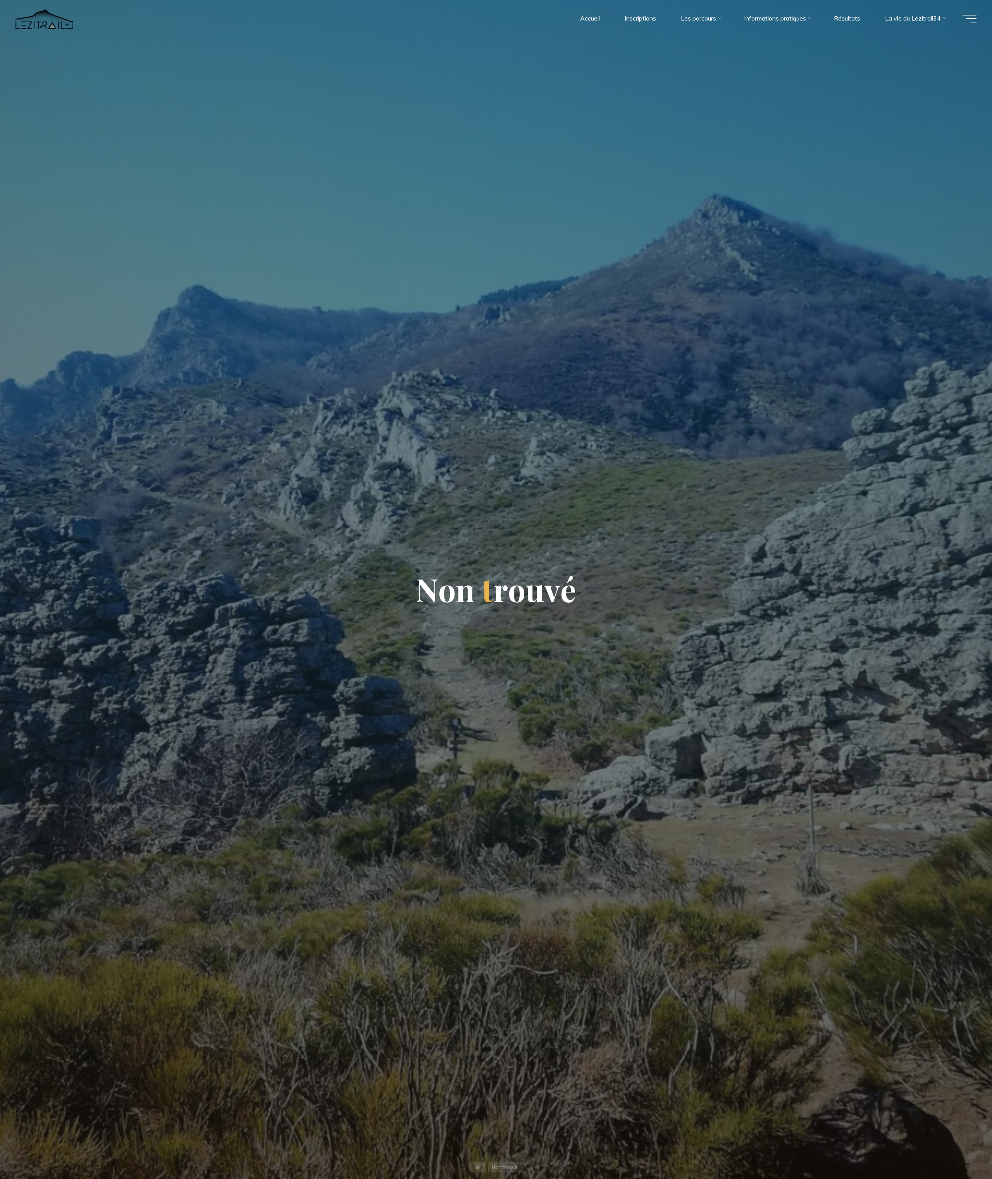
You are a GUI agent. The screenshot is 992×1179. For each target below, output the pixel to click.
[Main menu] (969, 18)
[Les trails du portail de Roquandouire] (44, 18)
